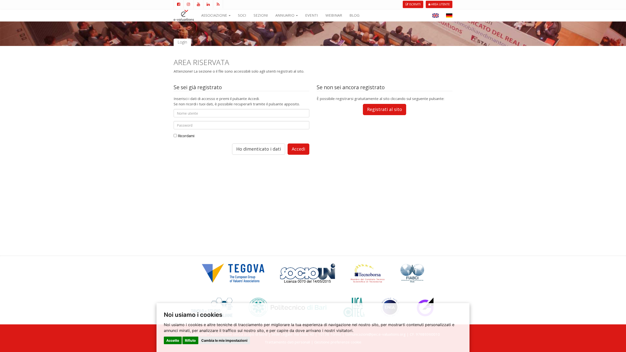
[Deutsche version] (449, 15)
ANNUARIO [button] (285, 15)
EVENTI (311, 15)
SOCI (242, 15)
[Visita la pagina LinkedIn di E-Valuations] (208, 4)
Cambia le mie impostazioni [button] (224, 340)
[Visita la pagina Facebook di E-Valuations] (178, 4)
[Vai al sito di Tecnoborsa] (367, 272)
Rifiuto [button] (190, 340)
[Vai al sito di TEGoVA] (233, 272)
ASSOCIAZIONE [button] (214, 15)
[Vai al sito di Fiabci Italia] (412, 272)
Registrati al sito (384, 109)
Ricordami (186, 135)
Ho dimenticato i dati (258, 149)
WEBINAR (333, 15)
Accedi (298, 149)
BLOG (354, 15)
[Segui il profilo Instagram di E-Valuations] (188, 4)
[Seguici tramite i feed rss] (218, 4)
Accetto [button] (172, 340)
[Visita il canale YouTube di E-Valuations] (198, 4)
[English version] (435, 15)
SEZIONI (261, 15)
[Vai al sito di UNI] (307, 272)
